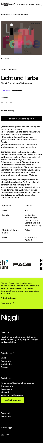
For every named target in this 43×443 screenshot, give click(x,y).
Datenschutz (7, 386)
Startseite (5, 14)
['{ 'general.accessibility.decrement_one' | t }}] (2, 102)
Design (4, 367)
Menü (12, 4)
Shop (3, 357)
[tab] (1, 58)
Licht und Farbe (20, 14)
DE (2, 434)
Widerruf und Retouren (12, 395)
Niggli (10, 428)
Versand (5, 392)
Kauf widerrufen (12, 400)
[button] (20, 4)
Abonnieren (6, 303)
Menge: (4, 97)
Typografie (6, 361)
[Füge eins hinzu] (11, 102)
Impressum (6, 389)
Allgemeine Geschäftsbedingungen (18, 383)
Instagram (6, 416)
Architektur (6, 364)
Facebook (6, 413)
